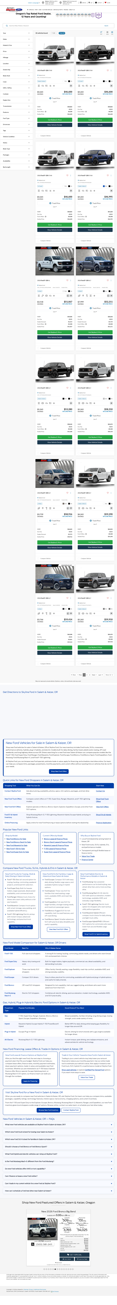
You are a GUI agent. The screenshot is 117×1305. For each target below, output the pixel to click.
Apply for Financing (30, 1081)
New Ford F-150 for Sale (15, 849)
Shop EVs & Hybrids (103, 815)
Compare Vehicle (45, 135)
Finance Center (87, 860)
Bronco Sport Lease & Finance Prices (58, 842)
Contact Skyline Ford (70, 1110)
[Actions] (70, 70)
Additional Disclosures (40, 1289)
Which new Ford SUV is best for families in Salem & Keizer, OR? (30, 1139)
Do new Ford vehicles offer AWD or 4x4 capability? (25, 1169)
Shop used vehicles (69, 1070)
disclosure (59, 1262)
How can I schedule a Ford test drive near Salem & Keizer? (28, 1191)
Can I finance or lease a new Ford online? (21, 1176)
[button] (72, 51)
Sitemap (26, 1289)
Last (100, 675)
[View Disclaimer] (54, 86)
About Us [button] (72, 9)
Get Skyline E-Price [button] (55, 120)
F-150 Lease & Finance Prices (55, 849)
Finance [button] (66, 9)
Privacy (31, 1289)
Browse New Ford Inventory (48, 1110)
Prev (80, 675)
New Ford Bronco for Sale (16, 839)
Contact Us (100, 791)
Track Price (56, 98)
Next (94, 675)
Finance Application (103, 823)
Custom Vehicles (47, 9)
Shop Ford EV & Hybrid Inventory (96, 934)
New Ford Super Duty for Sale (17, 852)
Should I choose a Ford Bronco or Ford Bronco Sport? (26, 1146)
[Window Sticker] (71, 86)
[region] (54, 110)
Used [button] (39, 9)
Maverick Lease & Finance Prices (56, 845)
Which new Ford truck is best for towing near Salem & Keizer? (29, 1132)
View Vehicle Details (54, 125)
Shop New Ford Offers (59, 771)
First (74, 675)
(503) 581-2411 (44, 1244)
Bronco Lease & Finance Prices (56, 839)
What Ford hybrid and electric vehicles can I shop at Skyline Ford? (31, 1154)
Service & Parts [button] (58, 9)
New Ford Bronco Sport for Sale (18, 842)
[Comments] (68, 295)
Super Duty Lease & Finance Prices (57, 852)
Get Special (75, 1254)
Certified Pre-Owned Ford (94, 1070)
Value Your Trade (88, 856)
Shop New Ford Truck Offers (21, 927)
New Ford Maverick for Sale (16, 845)
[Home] (28, 10)
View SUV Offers (102, 807)
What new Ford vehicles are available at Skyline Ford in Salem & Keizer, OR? (35, 1124)
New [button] (36, 9)
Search (106, 25)
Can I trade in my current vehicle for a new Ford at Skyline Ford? (30, 1183)
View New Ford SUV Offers (58, 929)
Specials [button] (31, 9)
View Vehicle (67, 1259)
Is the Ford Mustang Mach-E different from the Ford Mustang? (29, 1161)
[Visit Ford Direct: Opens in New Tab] (55, 1291)
